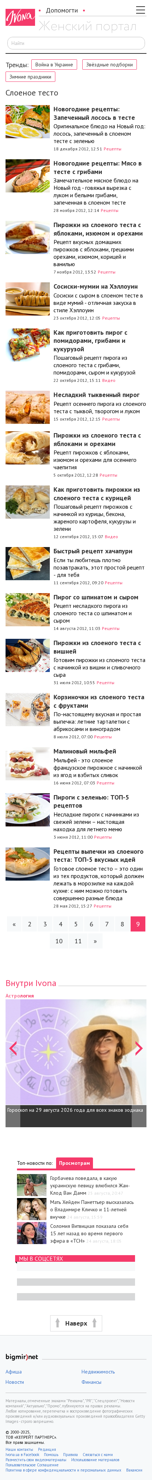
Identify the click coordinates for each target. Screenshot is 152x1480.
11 (78, 941)
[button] (13, 1059)
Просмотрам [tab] (74, 1163)
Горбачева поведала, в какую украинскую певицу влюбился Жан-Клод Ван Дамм (90, 1185)
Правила (70, 1454)
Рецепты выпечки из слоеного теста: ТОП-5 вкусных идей (98, 855)
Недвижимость (98, 1371)
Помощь (51, 1454)
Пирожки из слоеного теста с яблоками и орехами (97, 439)
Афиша (14, 1371)
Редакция (47, 1449)
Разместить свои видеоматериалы (36, 1459)
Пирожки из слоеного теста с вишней (97, 646)
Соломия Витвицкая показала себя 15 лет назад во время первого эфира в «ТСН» (89, 1233)
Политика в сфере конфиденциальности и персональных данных (63, 1470)
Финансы (91, 1382)
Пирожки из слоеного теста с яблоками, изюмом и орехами (98, 228)
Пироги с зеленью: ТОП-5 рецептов (91, 801)
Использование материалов (95, 1459)
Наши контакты (19, 1449)
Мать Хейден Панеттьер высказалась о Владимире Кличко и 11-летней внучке (92, 1209)
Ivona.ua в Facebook (22, 1454)
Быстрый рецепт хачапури (92, 551)
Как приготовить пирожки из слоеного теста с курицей (96, 493)
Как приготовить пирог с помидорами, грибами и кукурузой (90, 340)
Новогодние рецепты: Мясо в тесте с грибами (97, 167)
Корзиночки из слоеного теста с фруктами (98, 701)
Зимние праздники (30, 76)
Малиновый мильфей (84, 751)
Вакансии (134, 1470)
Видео (108, 380)
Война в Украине (54, 64)
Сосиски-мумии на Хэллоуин (95, 286)
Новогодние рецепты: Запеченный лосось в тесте (94, 113)
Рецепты (112, 149)
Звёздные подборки (109, 64)
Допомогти (62, 10)
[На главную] (87, 27)
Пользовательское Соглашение (32, 1464)
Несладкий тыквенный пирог (96, 394)
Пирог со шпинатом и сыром (95, 597)
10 (59, 941)
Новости (15, 1382)
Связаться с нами (98, 1454)
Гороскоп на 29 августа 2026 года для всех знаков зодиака (75, 1110)
